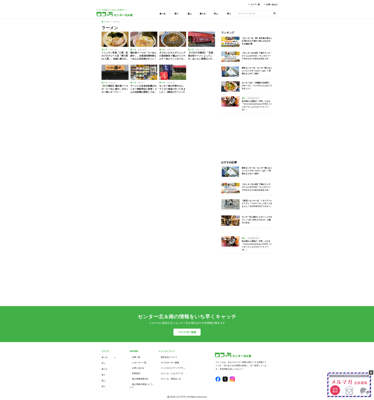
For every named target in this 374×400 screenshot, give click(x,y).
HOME (106, 22)
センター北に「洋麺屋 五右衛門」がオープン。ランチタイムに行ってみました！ (257, 85)
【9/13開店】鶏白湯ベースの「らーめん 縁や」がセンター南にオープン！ (115, 88)
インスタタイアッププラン (173, 368)
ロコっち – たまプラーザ (172, 373)
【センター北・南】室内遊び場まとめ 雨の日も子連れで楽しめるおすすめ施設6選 (257, 41)
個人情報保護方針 (140, 378)
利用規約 (136, 373)
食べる (163, 13)
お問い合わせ (272, 4)
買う (176, 13)
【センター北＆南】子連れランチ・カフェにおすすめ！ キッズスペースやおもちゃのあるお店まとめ (257, 56)
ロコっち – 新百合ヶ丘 (171, 378)
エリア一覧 (255, 4)
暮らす (203, 13)
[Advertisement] (246, 133)
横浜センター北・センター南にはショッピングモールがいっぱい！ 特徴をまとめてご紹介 (257, 71)
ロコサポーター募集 (170, 362)
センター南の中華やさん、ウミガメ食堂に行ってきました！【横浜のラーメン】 (172, 88)
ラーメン (116, 22)
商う (229, 13)
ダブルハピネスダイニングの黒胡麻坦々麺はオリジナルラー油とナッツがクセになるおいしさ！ (172, 55)
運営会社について (169, 357)
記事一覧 (136, 357)
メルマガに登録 (187, 332)
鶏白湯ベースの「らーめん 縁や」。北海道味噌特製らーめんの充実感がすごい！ (143, 55)
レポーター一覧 (139, 362)
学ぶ (216, 13)
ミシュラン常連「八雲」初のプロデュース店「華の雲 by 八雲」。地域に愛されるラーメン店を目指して (115, 55)
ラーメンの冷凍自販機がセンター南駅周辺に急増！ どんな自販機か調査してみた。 (143, 88)
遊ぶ (190, 13)
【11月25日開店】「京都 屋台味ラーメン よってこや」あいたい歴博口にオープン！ (201, 55)
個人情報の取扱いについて (141, 385)
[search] (274, 13)
